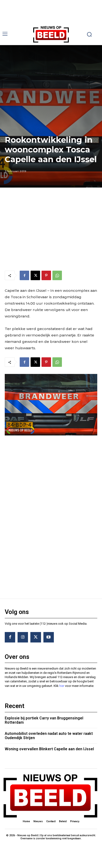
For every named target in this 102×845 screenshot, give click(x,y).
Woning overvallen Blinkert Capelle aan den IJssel (49, 749)
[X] (35, 275)
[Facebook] (24, 275)
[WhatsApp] (57, 275)
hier (61, 686)
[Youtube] (48, 637)
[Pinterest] (46, 275)
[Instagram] (23, 637)
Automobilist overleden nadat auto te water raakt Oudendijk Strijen (49, 735)
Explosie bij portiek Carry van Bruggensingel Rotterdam (44, 720)
